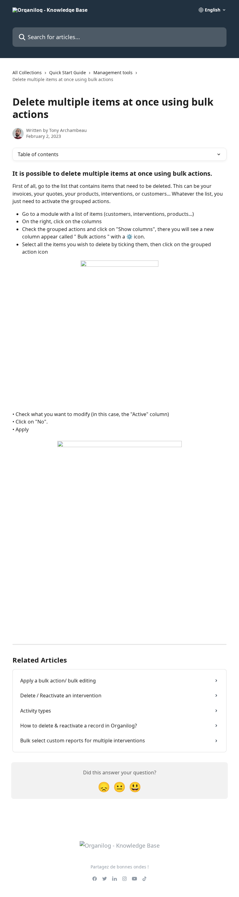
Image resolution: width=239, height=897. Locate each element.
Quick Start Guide (67, 72)
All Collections (27, 72)
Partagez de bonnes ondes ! (120, 867)
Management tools (113, 72)
